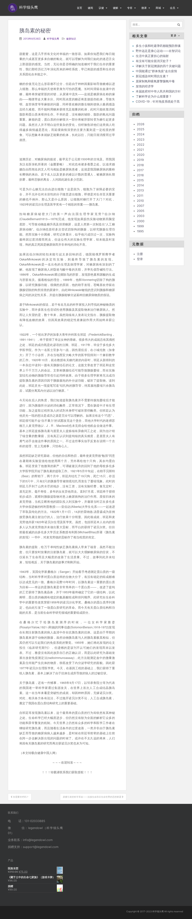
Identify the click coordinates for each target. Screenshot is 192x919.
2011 (140, 195)
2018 (140, 165)
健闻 (90, 8)
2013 (140, 190)
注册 (140, 254)
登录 (140, 259)
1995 (140, 231)
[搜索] (178, 24)
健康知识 (71, 38)
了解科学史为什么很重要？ (154, 96)
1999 (140, 226)
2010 (140, 201)
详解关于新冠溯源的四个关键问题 (158, 66)
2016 (140, 175)
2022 (140, 144)
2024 (140, 134)
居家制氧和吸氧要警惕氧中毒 (155, 81)
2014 (140, 185)
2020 (140, 155)
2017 (140, 170)
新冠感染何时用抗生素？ (152, 76)
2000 (140, 221)
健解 (115, 8)
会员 (172, 8)
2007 (140, 206)
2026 (140, 124)
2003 (140, 216)
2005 (140, 211)
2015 (140, 180)
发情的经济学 (145, 86)
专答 (129, 8)
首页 (79, 8)
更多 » (175, 35)
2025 (140, 129)
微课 (144, 8)
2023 (140, 139)
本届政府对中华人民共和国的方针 (158, 91)
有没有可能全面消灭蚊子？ (154, 61)
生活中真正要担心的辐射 (152, 56)
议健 (101, 8)
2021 (140, 150)
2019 (140, 160)
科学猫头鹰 (53, 38)
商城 (158, 8)
